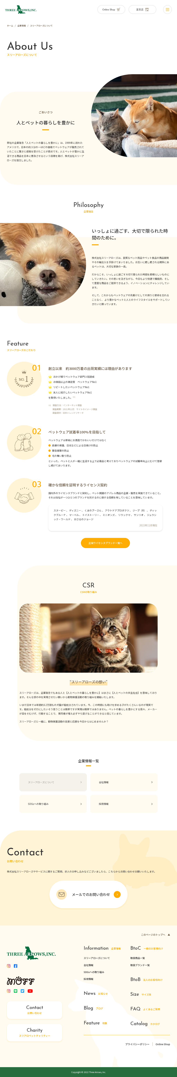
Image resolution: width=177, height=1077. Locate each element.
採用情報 (88, 979)
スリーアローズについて (97, 958)
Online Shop (163, 1044)
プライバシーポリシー (137, 1044)
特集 (95, 1023)
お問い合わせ (34, 1010)
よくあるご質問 (145, 1009)
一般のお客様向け (146, 948)
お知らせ (96, 994)
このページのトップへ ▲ (155, 934)
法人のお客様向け (146, 980)
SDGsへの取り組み (94, 972)
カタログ (145, 1024)
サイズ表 (140, 994)
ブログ (93, 1008)
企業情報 (102, 948)
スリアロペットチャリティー (34, 1032)
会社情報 (88, 965)
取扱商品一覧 (137, 958)
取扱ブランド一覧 (140, 965)
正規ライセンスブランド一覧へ (105, 543)
